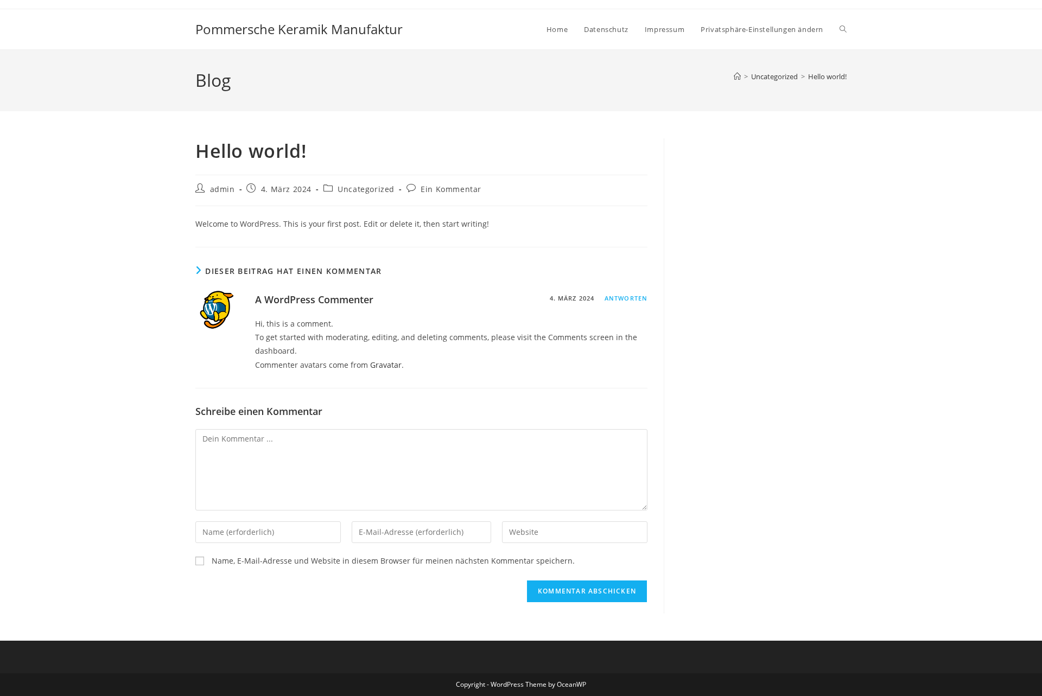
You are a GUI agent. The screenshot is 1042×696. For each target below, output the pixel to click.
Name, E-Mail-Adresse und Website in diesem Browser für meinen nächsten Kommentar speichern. (393, 560)
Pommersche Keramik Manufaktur (299, 29)
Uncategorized (366, 189)
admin (222, 189)
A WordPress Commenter (314, 299)
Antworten (626, 298)
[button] (761, 29)
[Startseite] (737, 76)
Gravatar (386, 365)
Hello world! (827, 76)
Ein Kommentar (451, 189)
